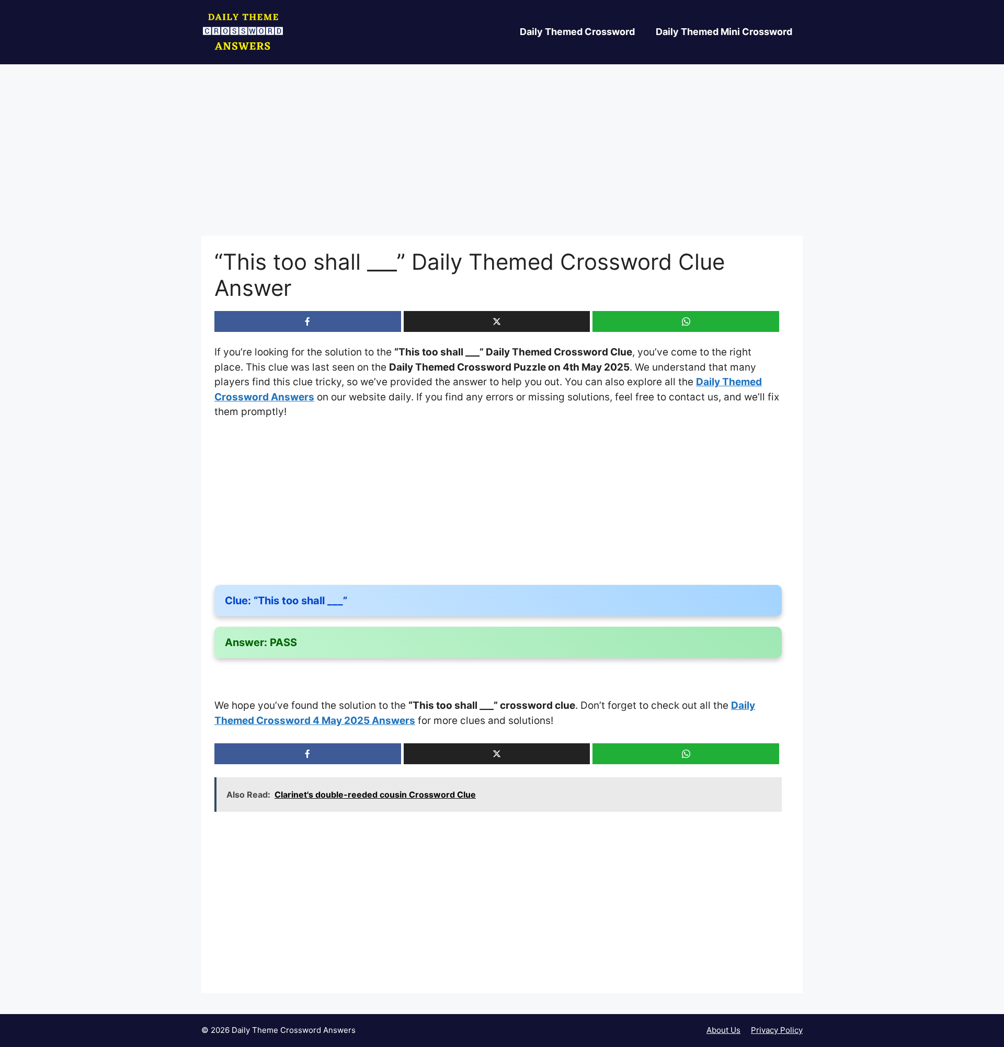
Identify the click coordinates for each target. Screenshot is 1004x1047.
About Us (723, 1030)
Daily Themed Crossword (577, 31)
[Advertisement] (502, 158)
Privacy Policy (777, 1030)
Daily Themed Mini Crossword (724, 31)
